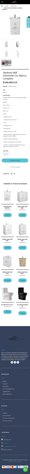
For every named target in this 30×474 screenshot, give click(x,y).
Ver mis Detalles (7, 415)
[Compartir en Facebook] (11, 174)
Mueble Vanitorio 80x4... (23, 207)
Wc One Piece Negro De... (22, 305)
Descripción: (6, 95)
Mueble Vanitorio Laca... (7, 272)
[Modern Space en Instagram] (15, 362)
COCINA (4, 384)
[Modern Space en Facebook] (12, 362)
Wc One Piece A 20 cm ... (7, 305)
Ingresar (5, 413)
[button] (3, 25)
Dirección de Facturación (9, 418)
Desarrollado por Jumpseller (14, 461)
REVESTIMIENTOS (7, 394)
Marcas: (5, 86)
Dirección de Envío (7, 421)
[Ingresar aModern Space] (28, 26)
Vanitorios (13, 6)
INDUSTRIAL (6, 386)
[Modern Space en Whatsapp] (18, 362)
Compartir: (6, 174)
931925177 (6, 443)
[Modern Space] (15, 2)
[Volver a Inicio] (2, 6)
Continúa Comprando (15, 167)
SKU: (4, 90)
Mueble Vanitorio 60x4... (7, 239)
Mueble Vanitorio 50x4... (23, 239)
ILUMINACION (6, 391)
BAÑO (6, 6)
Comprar (7, 215)
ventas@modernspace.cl (10, 446)
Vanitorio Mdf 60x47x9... (8, 207)
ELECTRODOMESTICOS (8, 389)
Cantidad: (5, 151)
